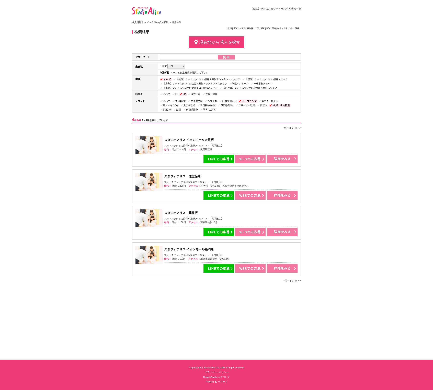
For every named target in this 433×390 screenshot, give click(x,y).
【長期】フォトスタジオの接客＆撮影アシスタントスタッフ (208, 79)
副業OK (167, 109)
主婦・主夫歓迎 (281, 105)
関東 (263, 28)
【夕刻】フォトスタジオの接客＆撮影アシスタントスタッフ (195, 83)
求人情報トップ (140, 22)
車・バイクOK (170, 105)
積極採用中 (192, 109)
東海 (268, 28)
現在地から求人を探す (220, 42)
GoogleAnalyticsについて (216, 377)
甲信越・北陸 (253, 28)
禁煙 (178, 109)
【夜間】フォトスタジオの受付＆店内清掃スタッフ (190, 87)
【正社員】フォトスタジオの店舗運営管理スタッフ (250, 87)
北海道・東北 (239, 28)
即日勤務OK (227, 105)
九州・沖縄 (294, 28)
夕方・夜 (195, 94)
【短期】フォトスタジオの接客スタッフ (266, 79)
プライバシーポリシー (216, 372)
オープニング (249, 101)
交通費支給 (197, 101)
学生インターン (240, 83)
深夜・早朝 (211, 94)
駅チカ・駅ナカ (270, 101)
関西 (274, 28)
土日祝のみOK (207, 105)
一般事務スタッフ (263, 83)
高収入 (263, 105)
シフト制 (212, 101)
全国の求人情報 (160, 22)
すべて (167, 79)
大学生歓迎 (189, 105)
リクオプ (222, 381)
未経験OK (180, 101)
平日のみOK (209, 109)
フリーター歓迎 (246, 105)
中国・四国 (282, 28)
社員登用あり (229, 101)
